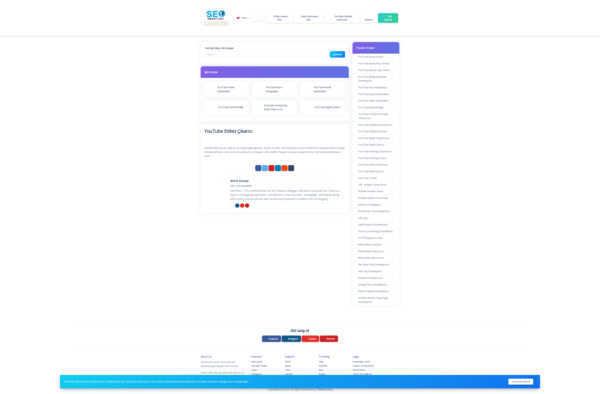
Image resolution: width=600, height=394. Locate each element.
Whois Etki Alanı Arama (371, 258)
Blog (321, 369)
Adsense (369, 19)
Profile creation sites (280, 18)
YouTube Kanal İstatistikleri (373, 94)
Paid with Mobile (259, 365)
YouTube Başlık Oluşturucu (373, 138)
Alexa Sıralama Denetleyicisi (373, 291)
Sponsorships (358, 369)
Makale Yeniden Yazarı (370, 191)
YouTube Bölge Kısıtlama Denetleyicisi (372, 79)
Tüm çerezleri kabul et (521, 381)
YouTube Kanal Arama (370, 56)
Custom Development (363, 365)
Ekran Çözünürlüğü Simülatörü (375, 231)
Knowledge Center (361, 361)
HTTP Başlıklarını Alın (370, 238)
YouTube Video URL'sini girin (219, 48)
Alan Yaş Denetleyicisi (370, 271)
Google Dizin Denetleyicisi (372, 284)
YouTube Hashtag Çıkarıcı (372, 158)
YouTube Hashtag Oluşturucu (375, 151)
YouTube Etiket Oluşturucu (373, 164)
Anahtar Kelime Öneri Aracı (373, 198)
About (288, 365)
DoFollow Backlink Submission (343, 18)
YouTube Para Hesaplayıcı (372, 87)
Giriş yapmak (388, 18)
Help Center (256, 361)
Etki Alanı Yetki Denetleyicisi (373, 264)
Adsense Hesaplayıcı (369, 204)
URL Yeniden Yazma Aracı (372, 184)
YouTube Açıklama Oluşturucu (375, 124)
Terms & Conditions (362, 373)
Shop (321, 361)
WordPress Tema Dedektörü (374, 211)
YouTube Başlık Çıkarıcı (371, 144)
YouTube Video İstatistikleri (373, 100)
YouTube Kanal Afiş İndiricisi (373, 63)
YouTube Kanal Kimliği (370, 107)
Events (322, 373)
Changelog (256, 373)
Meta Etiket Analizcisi (369, 244)
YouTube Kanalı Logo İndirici (374, 70)
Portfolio (323, 365)
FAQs (287, 369)
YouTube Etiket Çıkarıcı (371, 171)
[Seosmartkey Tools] (216, 18)
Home (288, 361)
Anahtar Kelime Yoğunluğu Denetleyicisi (373, 300)
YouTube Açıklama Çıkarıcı (372, 131)
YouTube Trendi (367, 178)
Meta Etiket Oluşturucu (371, 251)
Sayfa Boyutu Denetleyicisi (373, 224)
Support (288, 373)
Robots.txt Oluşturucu (370, 278)
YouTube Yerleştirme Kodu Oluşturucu (373, 116)
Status (254, 369)
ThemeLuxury (324, 389)
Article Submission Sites (309, 18)
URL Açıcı (363, 218)
